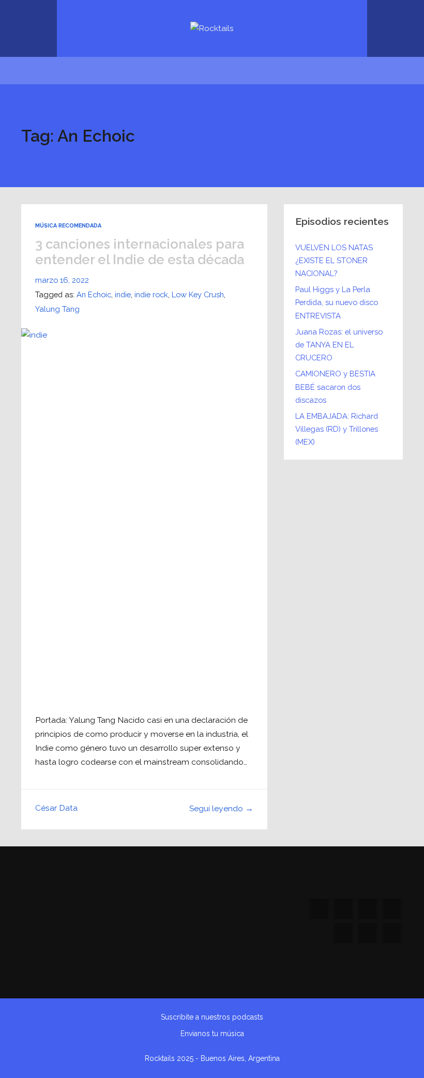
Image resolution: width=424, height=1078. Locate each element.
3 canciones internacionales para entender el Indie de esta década (139, 252)
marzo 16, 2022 (62, 280)
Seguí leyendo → (221, 808)
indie (123, 294)
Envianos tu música (212, 1033)
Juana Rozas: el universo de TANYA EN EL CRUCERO (339, 344)
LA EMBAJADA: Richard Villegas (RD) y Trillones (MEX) (336, 429)
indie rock (151, 294)
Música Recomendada (68, 225)
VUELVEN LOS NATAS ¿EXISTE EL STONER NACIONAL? (334, 260)
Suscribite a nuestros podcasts (212, 1017)
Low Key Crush (198, 294)
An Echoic (94, 294)
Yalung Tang (57, 309)
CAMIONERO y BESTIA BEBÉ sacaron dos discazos (335, 386)
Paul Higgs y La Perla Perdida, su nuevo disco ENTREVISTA (336, 302)
